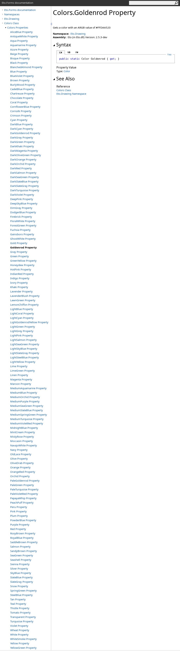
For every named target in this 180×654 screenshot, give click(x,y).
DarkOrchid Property (23, 164)
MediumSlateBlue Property (26, 410)
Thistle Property (19, 608)
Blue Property (18, 71)
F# (77, 52)
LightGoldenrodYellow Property (29, 322)
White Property (19, 634)
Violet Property (19, 625)
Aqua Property (19, 40)
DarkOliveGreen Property (25, 155)
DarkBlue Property (21, 124)
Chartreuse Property (22, 93)
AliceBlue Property (21, 32)
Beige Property (19, 54)
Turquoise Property (21, 621)
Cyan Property (18, 120)
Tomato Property (20, 612)
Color (67, 71)
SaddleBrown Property (24, 542)
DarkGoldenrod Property (25, 133)
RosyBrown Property (22, 533)
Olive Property (19, 458)
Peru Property (18, 507)
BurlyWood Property (22, 84)
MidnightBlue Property (24, 427)
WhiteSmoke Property (23, 639)
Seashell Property (20, 559)
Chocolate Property (21, 98)
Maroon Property (20, 384)
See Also (65, 78)
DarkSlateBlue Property (24, 181)
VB (69, 52)
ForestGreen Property (23, 225)
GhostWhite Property (23, 238)
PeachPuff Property (22, 502)
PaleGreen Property (22, 485)
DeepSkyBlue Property (23, 203)
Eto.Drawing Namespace (71, 93)
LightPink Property (21, 335)
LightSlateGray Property (24, 353)
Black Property (19, 62)
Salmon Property (20, 546)
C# (60, 52)
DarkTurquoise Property (24, 190)
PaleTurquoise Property (24, 489)
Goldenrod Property (23, 247)
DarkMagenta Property (24, 150)
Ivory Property (19, 282)
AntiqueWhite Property (24, 36)
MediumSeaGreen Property (26, 405)
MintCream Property (22, 432)
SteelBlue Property (21, 595)
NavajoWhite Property (23, 445)
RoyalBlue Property (22, 537)
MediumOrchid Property (25, 397)
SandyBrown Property (23, 551)
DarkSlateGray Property (24, 186)
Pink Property (18, 511)
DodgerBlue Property (23, 212)
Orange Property (20, 467)
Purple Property (19, 524)
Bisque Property (20, 58)
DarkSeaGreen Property (24, 177)
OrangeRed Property (22, 471)
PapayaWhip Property (23, 498)
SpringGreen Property (23, 590)
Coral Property (19, 102)
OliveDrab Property (22, 463)
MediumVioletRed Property (26, 423)
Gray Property (18, 252)
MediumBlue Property (23, 392)
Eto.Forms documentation (20, 10)
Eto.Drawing (11, 18)
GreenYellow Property (23, 260)
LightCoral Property (22, 313)
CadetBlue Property (22, 89)
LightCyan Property (22, 318)
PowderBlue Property (23, 520)
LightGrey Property (21, 331)
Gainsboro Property (22, 234)
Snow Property (19, 586)
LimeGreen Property (22, 370)
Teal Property (18, 603)
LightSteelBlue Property (24, 357)
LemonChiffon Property (24, 304)
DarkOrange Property (23, 159)
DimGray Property (21, 208)
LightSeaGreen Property (24, 344)
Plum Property (19, 515)
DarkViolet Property (22, 194)
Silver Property (19, 568)
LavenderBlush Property (25, 296)
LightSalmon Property (23, 340)
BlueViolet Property (22, 76)
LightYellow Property (22, 362)
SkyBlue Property (20, 573)
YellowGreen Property (23, 647)
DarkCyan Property (21, 128)
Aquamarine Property (23, 45)
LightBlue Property (21, 309)
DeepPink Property (21, 199)
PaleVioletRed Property (24, 493)
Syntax (63, 45)
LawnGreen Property (22, 300)
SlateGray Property (21, 581)
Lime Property (18, 366)
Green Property (19, 256)
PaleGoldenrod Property (25, 480)
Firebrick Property (21, 216)
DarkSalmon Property (23, 172)
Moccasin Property (21, 441)
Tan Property (18, 599)
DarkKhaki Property (22, 146)
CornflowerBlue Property (25, 106)
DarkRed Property (21, 168)
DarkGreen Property (22, 142)
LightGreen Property (22, 326)
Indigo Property (19, 278)
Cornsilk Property (20, 111)
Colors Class (11, 23)
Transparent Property (23, 617)
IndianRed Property (22, 274)
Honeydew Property (22, 265)
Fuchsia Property (20, 230)
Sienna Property (20, 564)
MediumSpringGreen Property (28, 414)
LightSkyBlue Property (23, 348)
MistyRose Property (22, 436)
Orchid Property (20, 476)
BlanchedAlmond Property (26, 67)
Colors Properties (17, 27)
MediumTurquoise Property (27, 419)
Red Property (18, 529)
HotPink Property (20, 269)
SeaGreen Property (21, 555)
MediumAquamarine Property (28, 388)
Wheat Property (19, 630)
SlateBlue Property (21, 577)
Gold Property (18, 243)
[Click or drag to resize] (52, 24)
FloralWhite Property (22, 221)
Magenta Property (21, 379)
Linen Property (19, 375)
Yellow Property (19, 643)
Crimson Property (21, 115)
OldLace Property (20, 454)
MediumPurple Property (25, 401)
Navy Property (19, 449)
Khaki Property (19, 287)
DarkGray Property (21, 137)
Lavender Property (21, 291)
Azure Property (19, 49)
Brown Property (20, 80)
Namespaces (12, 14)
